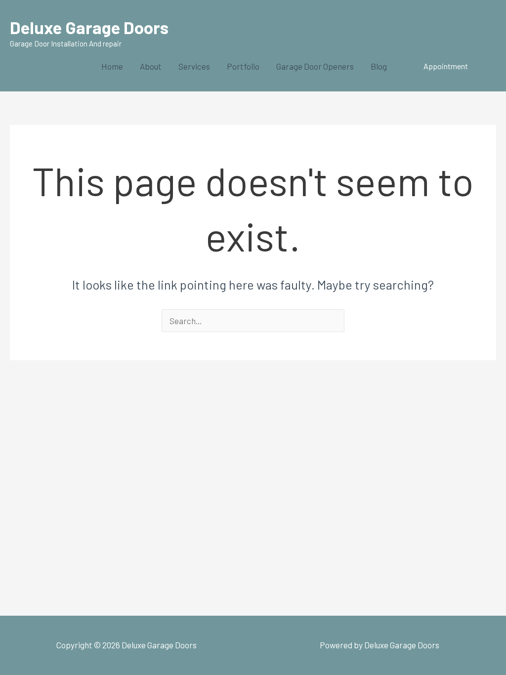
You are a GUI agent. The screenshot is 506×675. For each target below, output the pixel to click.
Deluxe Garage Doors (89, 27)
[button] (446, 66)
